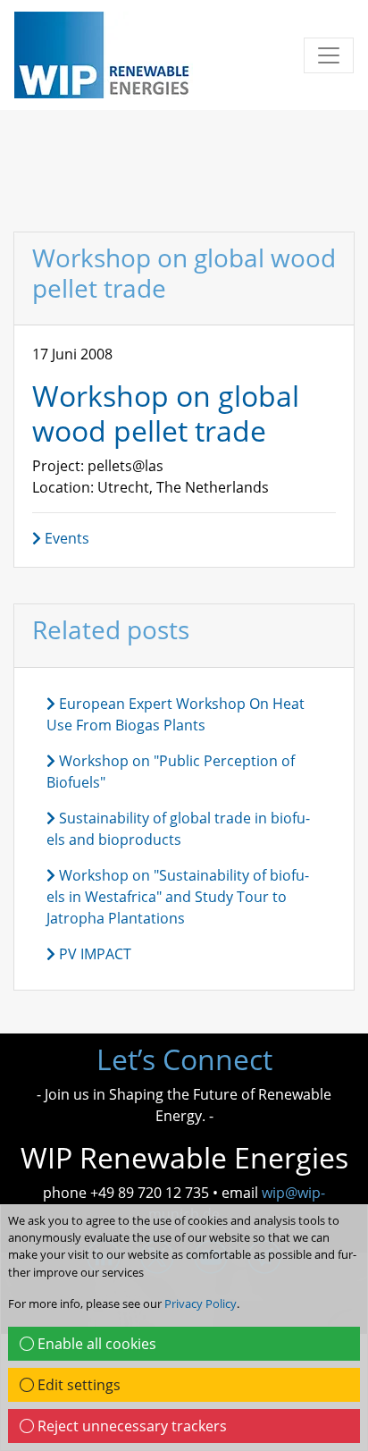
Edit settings (77, 1385)
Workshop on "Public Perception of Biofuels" (170, 771)
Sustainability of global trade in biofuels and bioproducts (178, 828)
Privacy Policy (200, 1303)
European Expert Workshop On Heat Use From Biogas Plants (175, 714)
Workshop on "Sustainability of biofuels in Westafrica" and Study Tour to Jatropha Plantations (177, 896)
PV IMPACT (93, 954)
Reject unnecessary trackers (130, 1426)
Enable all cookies (95, 1344)
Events (65, 538)
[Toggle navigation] (329, 55)
